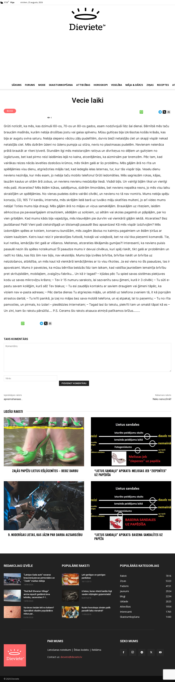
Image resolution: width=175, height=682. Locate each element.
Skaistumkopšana (61, 84)
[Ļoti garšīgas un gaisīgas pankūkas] (70, 579)
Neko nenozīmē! (162, 399)
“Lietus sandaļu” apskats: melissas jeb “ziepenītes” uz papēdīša (130, 473)
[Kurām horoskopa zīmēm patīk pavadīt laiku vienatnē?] (70, 612)
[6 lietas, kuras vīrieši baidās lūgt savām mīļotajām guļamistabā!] (70, 596)
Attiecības (83, 84)
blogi (10, 110)
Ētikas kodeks (81, 649)
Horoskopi (101, 84)
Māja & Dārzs (134, 84)
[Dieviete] (87, 19)
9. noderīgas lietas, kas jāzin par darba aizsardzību (45, 534)
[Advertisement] (87, 56)
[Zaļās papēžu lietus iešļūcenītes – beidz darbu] (44, 441)
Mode (41, 84)
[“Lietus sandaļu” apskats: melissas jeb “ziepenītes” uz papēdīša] (131, 441)
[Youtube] (160, 652)
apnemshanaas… (13, 399)
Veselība (116, 84)
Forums (30, 84)
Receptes (163, 84)
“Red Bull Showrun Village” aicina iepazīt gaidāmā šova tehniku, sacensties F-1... (37, 594)
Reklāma (96, 649)
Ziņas (150, 84)
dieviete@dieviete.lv (71, 657)
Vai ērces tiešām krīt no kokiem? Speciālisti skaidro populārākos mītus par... (39, 610)
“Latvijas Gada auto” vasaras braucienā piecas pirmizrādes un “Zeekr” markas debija (39, 578)
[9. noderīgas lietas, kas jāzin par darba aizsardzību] (44, 505)
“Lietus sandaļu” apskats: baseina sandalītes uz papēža (128, 536)
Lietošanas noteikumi (59, 649)
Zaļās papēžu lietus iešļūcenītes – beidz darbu (45, 471)
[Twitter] (151, 652)
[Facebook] (123, 652)
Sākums (17, 84)
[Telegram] (141, 652)
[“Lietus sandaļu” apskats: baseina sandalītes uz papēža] (131, 505)
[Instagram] (132, 652)
